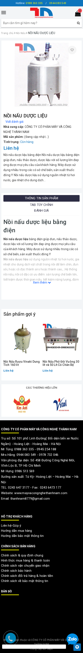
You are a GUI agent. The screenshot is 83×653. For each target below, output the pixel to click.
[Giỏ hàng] (76, 14)
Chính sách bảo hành (16, 571)
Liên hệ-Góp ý (11, 526)
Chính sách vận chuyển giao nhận (25, 565)
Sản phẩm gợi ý (19, 314)
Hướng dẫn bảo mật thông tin (22, 536)
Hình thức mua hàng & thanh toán (25, 560)
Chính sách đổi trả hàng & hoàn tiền (27, 576)
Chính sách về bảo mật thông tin (24, 581)
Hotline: (29, 3)
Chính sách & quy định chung (22, 555)
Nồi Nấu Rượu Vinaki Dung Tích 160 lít (21, 363)
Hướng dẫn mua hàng (16, 531)
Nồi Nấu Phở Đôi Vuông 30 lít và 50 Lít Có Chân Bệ (61, 363)
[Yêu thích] (72, 50)
